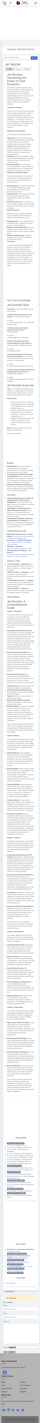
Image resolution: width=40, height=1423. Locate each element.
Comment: (6, 1321)
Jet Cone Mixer (12, 1149)
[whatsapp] (22, 1410)
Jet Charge (10, 1147)
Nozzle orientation (12, 1195)
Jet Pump (10, 1159)
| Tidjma (32, 1419)
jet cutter (10, 1155)
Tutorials (22, 1382)
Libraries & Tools (6, 1388)
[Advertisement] (20, 20)
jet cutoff (10, 1153)
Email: (5, 1313)
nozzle (9, 1163)
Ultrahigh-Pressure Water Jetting (17, 1176)
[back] (36, 1419)
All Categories (11, 1283)
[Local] (4, 3)
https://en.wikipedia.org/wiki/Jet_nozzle (19, 548)
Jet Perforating (11, 1157)
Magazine (23, 1391)
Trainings (4, 1391)
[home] (22, 3)
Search (34, 58)
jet (7, 1145)
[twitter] (17, 1410)
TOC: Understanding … (16, 1270)
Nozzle (9, 1182)
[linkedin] (8, 1410)
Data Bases (23, 1388)
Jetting (9, 1161)
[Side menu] (10, 3)
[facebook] (4, 1372)
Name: (5, 1305)
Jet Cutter (10, 1168)
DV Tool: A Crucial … (20, 1266)
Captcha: (6, 1347)
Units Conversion (25, 1385)
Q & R (3, 1385)
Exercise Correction (14, 433)
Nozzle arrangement (13, 1184)
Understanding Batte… (18, 1262)
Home (3, 1382)
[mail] (3, 1410)
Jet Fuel (9, 1174)
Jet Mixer (10, 1170)
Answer (10, 320)
